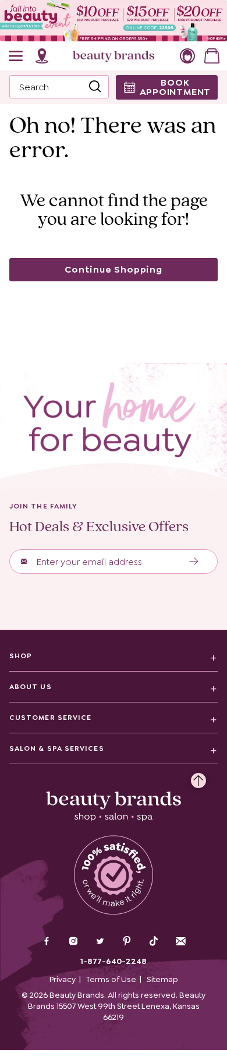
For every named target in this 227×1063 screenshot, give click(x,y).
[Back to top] (198, 777)
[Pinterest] (126, 942)
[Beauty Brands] (113, 55)
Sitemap (162, 979)
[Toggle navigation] (16, 56)
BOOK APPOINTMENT (175, 87)
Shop (20, 656)
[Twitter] (100, 942)
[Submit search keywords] (95, 87)
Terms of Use (111, 979)
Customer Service (50, 717)
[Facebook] (46, 942)
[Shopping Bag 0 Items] (212, 56)
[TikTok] (153, 941)
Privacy (62, 979)
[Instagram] (73, 942)
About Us (30, 686)
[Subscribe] (194, 561)
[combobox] (59, 86)
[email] (180, 941)
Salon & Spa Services (56, 748)
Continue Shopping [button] (113, 269)
